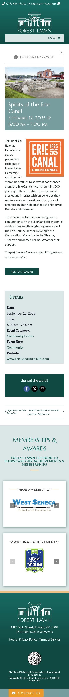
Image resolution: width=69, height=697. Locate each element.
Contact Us (45, 632)
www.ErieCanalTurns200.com (28, 359)
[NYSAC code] (34, 653)
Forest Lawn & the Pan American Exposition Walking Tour (43, 412)
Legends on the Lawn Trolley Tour (16, 412)
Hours (13, 639)
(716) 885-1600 (16, 4)
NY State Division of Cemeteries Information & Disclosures (34, 673)
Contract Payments (43, 4)
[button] (12, 505)
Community (15, 347)
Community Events (20, 336)
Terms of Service (49, 639)
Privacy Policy (28, 639)
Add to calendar (22, 271)
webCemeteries (39, 677)
